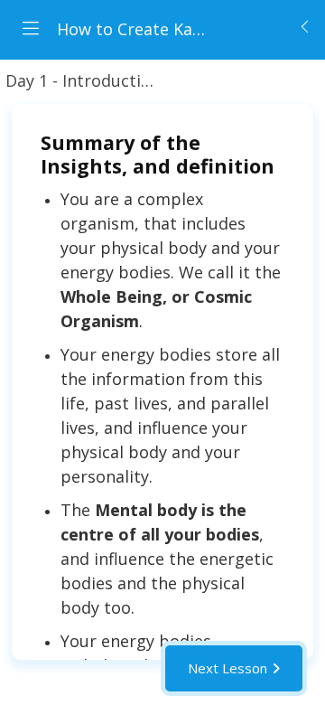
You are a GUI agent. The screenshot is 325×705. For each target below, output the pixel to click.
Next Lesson (227, 668)
